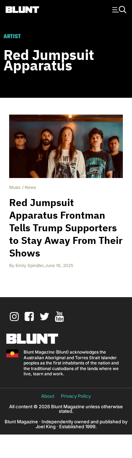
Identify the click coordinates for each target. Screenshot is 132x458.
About (47, 396)
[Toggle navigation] (118, 9)
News (30, 187)
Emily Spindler (29, 265)
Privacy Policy (76, 396)
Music (15, 187)
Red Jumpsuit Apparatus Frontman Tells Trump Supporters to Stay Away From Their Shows (65, 227)
